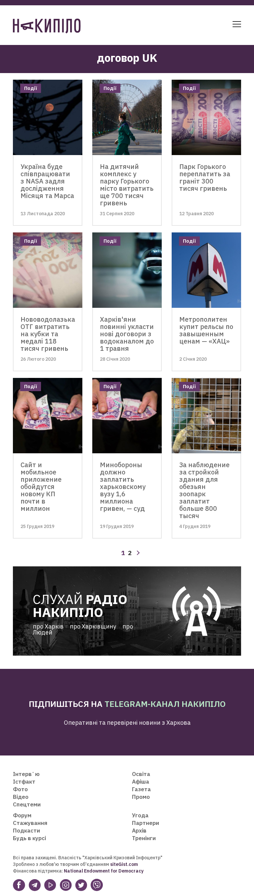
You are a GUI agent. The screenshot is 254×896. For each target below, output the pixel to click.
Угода (140, 815)
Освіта (141, 774)
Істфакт (24, 781)
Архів (139, 830)
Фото (20, 789)
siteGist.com (124, 864)
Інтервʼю (26, 774)
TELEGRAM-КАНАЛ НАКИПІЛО (165, 703)
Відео (20, 796)
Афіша (140, 781)
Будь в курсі (29, 838)
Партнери (145, 823)
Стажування (30, 823)
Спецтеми (27, 804)
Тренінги (144, 838)
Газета (141, 789)
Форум (22, 815)
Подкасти (26, 830)
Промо (141, 796)
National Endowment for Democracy (103, 871)
